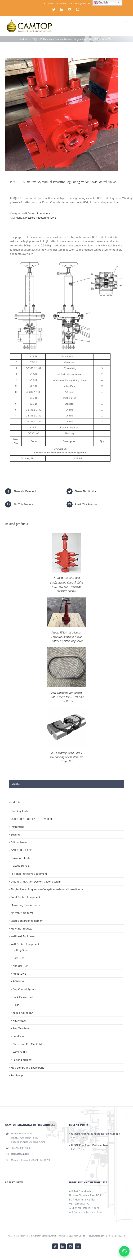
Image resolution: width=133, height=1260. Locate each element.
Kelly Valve (19, 1020)
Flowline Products (21, 928)
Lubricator (19, 1036)
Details (66, 553)
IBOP (16, 1005)
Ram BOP (18, 958)
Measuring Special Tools (25, 905)
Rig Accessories (20, 866)
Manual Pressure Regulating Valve (36, 217)
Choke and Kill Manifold (27, 1044)
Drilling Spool (21, 950)
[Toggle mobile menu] (126, 23)
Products (23, 39)
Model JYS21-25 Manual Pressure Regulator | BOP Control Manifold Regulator (66, 637)
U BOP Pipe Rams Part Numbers (89, 1145)
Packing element (22, 1059)
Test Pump (17, 1075)
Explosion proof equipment (27, 920)
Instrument (17, 826)
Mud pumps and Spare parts (27, 1067)
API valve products (22, 913)
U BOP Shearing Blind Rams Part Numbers (96, 1133)
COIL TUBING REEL (22, 850)
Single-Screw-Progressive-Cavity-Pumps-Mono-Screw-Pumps (47, 889)
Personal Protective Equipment (29, 873)
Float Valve (19, 973)
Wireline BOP (20, 1052)
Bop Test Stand (21, 1028)
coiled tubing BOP (23, 1012)
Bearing (15, 834)
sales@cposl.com (82, 3)
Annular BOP (20, 965)
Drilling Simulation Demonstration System (36, 881)
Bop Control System (24, 989)
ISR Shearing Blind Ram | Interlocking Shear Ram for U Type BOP (66, 757)
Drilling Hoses (19, 842)
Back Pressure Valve (24, 997)
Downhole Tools (20, 858)
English (103, 2)
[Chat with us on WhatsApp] (124, 1251)
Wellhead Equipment (23, 936)
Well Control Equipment (36, 213)
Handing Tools (19, 811)
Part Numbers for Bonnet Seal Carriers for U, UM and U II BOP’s (66, 697)
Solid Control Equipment (25, 897)
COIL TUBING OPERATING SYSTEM (31, 819)
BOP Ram (18, 981)
